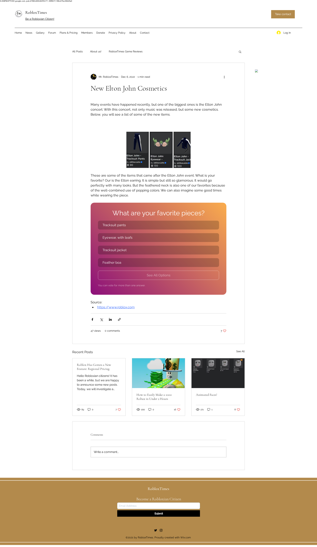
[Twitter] (155, 530)
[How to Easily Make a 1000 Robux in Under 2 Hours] (158, 373)
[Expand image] (137, 150)
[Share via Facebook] (92, 319)
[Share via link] (119, 319)
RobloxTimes (36, 12)
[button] (240, 51)
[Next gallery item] (186, 149)
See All (240, 351)
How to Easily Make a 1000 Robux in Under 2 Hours (154, 397)
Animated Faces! (206, 395)
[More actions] (224, 77)
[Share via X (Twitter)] (101, 319)
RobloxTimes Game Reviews (126, 51)
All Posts (77, 51)
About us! (95, 51)
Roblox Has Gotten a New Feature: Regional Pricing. (94, 367)
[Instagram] (161, 530)
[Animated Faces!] (218, 373)
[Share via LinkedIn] (110, 319)
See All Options (158, 275)
